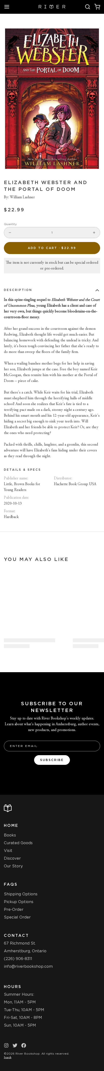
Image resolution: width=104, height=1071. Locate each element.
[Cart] (97, 7)
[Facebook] (23, 1045)
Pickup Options (18, 901)
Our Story (13, 866)
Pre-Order (13, 909)
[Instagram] (6, 1045)
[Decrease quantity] (10, 232)
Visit (8, 850)
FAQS (11, 884)
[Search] (87, 7)
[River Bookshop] (52, 7)
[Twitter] (15, 1045)
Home (11, 825)
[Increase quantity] (94, 232)
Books (10, 835)
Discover (12, 858)
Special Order (17, 917)
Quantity (10, 224)
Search (7, 1057)
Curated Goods (18, 843)
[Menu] (9, 7)
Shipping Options (20, 894)
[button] (52, 248)
